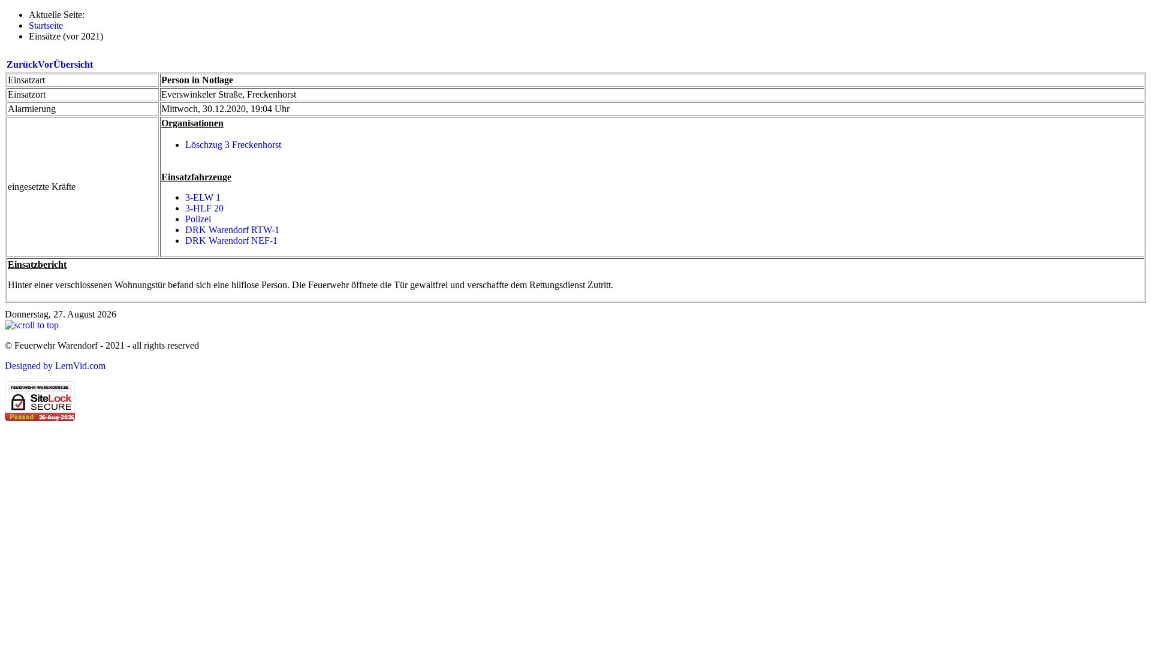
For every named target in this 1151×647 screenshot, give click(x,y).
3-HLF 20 (204, 208)
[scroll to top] (32, 325)
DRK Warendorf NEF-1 (231, 240)
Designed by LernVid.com (55, 366)
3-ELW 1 (203, 197)
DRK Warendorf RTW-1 (232, 230)
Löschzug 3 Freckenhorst (233, 145)
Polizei (198, 219)
